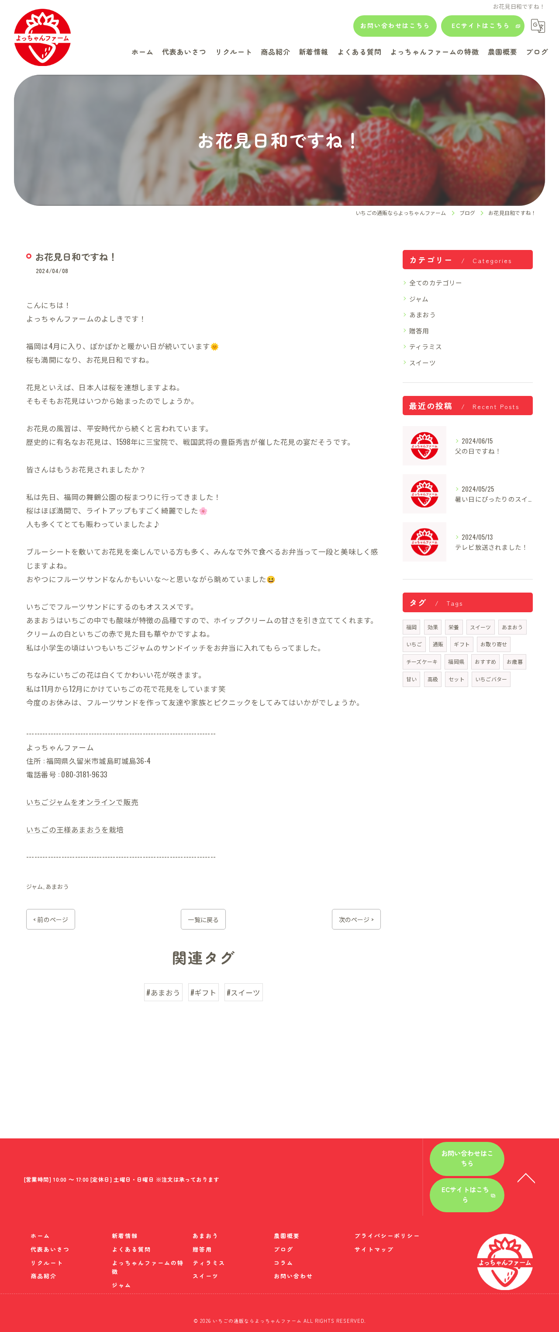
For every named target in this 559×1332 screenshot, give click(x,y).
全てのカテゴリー (435, 282)
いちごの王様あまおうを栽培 (75, 829)
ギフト (462, 644)
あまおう (57, 886)
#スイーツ (244, 992)
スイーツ (422, 362)
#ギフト (203, 992)
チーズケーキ (422, 661)
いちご (414, 644)
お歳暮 (515, 661)
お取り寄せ (493, 644)
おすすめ (485, 661)
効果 (433, 627)
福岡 (411, 627)
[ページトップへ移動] (526, 1177)
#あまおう (163, 992)
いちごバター (491, 679)
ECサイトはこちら (481, 25)
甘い (411, 679)
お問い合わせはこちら (395, 25)
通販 (438, 644)
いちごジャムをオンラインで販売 (82, 801)
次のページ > (356, 919)
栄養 (454, 627)
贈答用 (419, 330)
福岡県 (456, 661)
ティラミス (425, 346)
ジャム (34, 886)
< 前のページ (50, 919)
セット (457, 679)
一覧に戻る (203, 919)
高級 (433, 679)
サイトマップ (374, 1249)
